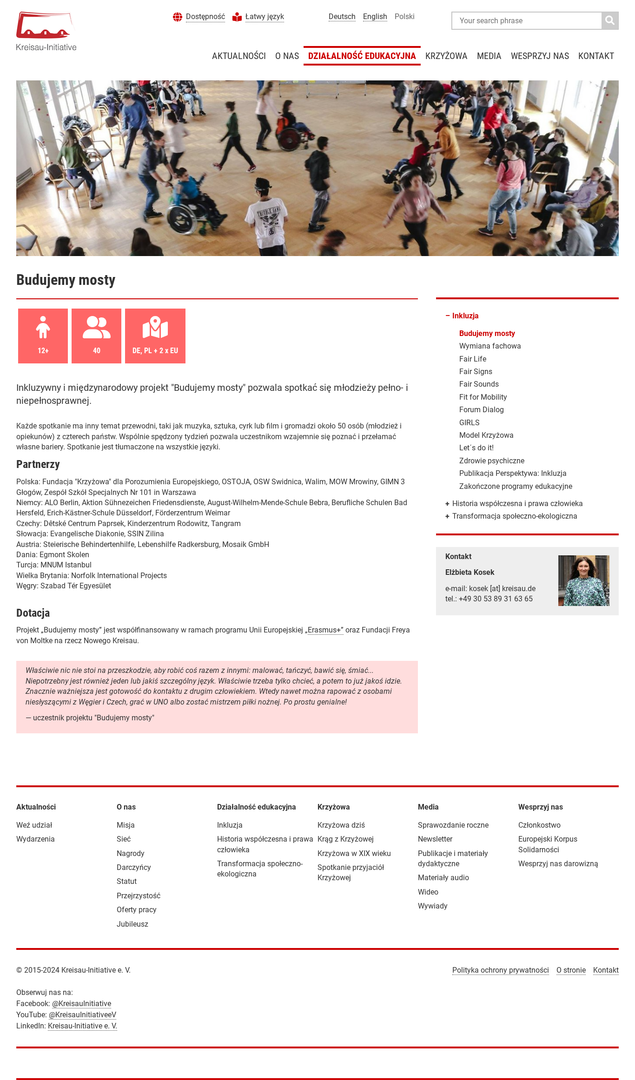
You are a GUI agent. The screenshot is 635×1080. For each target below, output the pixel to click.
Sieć (124, 839)
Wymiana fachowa (490, 346)
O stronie (571, 970)
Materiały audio (443, 877)
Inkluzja (465, 315)
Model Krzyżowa (486, 435)
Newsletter (435, 839)
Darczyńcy (134, 867)
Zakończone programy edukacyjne (515, 486)
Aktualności (239, 55)
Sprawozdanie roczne (453, 825)
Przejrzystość (138, 895)
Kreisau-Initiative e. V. (82, 1025)
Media (489, 55)
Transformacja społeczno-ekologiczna (514, 516)
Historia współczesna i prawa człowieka (517, 503)
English (375, 16)
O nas (287, 55)
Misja (126, 825)
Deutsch (342, 16)
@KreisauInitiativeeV (82, 1014)
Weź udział (34, 825)
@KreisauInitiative (81, 1003)
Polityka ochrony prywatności (500, 970)
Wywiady (433, 906)
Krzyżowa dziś (341, 825)
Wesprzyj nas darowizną (558, 863)
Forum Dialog (481, 409)
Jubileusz (132, 924)
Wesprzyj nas (540, 55)
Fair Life (472, 359)
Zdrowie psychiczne (491, 460)
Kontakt (596, 55)
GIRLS (469, 422)
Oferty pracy (137, 909)
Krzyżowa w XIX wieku (354, 853)
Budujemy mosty (487, 333)
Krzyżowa (446, 55)
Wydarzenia (35, 839)
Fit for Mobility (483, 397)
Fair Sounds (479, 384)
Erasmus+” (326, 630)
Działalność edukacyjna (362, 55)
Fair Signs (475, 371)
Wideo (428, 892)
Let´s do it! (476, 447)
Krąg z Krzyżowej (346, 839)
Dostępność (205, 16)
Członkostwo (539, 825)
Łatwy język (264, 16)
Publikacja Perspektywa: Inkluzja (513, 473)
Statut (127, 881)
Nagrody (131, 853)
